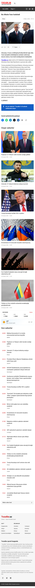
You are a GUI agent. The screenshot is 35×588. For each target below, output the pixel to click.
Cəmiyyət (27, 526)
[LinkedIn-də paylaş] (18, 120)
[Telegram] (29, 9)
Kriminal (27, 528)
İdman (26, 531)
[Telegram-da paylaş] (10, 120)
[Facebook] (26, 9)
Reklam (3, 531)
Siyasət (16, 528)
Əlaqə (2, 528)
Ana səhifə (5, 9)
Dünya (3, 18)
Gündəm (16, 526)
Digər (12, 9)
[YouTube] (32, 9)
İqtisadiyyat (17, 533)
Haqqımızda (4, 526)
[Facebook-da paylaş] (2, 120)
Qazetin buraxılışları (6, 533)
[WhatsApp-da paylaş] (6, 120)
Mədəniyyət (28, 533)
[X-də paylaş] (14, 120)
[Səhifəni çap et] (22, 120)
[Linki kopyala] (26, 120)
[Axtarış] (14, 3)
